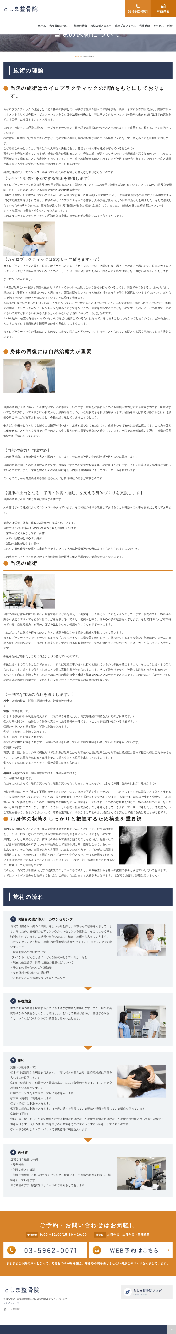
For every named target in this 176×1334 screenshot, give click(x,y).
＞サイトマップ (11, 1303)
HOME (78, 56)
